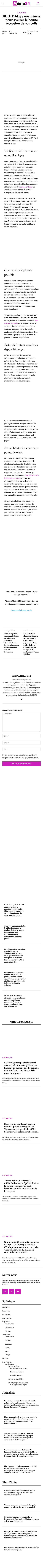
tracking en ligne (25, 187)
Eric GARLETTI (13, 32)
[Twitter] (11, 1291)
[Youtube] (18, 1291)
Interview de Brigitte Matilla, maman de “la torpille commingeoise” (21, 1548)
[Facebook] (5, 1291)
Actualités (21, 13)
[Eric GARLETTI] (21, 666)
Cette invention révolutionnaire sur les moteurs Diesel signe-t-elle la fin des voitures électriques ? (19, 1492)
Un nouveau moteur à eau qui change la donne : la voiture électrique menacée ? (20, 1506)
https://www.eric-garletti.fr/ (21, 679)
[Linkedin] (21, 699)
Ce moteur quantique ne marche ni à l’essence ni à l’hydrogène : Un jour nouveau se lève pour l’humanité (21, 1519)
